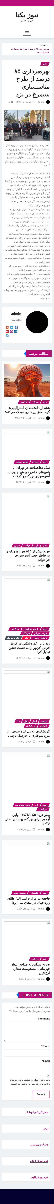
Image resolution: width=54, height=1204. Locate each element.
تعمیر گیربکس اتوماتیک (37, 1112)
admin (41, 101)
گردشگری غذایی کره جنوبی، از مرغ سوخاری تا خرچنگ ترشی (28, 733)
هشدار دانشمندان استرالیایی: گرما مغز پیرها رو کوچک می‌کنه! (27, 410)
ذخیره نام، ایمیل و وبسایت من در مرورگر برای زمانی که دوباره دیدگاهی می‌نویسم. (29, 1081)
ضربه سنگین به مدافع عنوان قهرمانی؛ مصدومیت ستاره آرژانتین (30, 968)
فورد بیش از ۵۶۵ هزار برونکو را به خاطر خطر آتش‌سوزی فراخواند (28, 555)
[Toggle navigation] (27, 33)
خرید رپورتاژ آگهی (39, 1177)
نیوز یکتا (27, 14)
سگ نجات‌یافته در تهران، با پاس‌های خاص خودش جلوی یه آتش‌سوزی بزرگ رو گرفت (29, 471)
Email (46, 1061)
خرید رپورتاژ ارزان (39, 1160)
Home (42, 45)
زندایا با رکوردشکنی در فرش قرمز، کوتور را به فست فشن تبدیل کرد (29, 647)
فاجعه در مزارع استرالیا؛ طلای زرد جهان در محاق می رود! (28, 900)
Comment (44, 1018)
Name (45, 1046)
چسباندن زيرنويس (39, 1144)
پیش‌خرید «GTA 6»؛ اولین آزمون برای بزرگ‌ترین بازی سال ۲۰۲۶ (27, 819)
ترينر (46, 1128)
